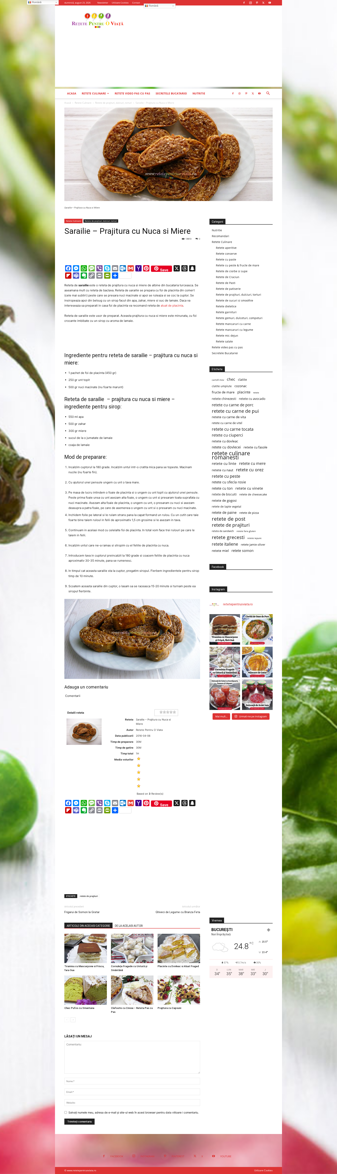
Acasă (67, 102)
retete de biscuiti (224, 494)
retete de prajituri (89, 896)
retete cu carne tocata (233, 429)
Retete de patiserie (228, 289)
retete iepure (254, 538)
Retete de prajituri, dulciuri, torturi (113, 102)
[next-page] (73, 1019)
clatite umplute (222, 386)
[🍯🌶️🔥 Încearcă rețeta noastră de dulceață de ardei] (257, 694)
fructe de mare (223, 392)
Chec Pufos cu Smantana (79, 1008)
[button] (268, 94)
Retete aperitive (226, 248)
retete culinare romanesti (231, 455)
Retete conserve (226, 253)
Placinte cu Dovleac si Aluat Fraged (178, 966)
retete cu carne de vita (229, 417)
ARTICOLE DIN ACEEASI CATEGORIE (88, 925)
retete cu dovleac (225, 441)
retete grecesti (228, 537)
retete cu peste (226, 476)
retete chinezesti (224, 399)
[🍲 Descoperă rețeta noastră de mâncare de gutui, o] (257, 662)
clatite (242, 380)
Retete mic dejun (227, 335)
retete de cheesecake (253, 494)
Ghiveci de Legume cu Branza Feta (178, 912)
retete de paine (224, 513)
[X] (263, 2)
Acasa (71, 93)
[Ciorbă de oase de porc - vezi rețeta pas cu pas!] (257, 629)
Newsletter (102, 2)
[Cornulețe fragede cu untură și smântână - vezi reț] (224, 662)
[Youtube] (270, 2)
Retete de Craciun (227, 277)
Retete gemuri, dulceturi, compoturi (239, 318)
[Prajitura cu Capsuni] (179, 990)
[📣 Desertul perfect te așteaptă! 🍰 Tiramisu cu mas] (224, 629)
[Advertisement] (168, 59)
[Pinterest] (257, 2)
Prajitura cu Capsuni (169, 1008)
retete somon (242, 551)
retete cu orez (249, 470)
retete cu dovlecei (226, 447)
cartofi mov (218, 380)
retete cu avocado (252, 399)
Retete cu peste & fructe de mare (237, 265)
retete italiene (225, 544)
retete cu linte (224, 464)
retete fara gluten (246, 531)
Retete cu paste (226, 259)
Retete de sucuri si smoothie (234, 300)
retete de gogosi (224, 500)
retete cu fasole (255, 447)
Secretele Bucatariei (171, 93)
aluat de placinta (172, 305)
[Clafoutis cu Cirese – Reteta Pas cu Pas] (132, 990)
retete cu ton (222, 488)
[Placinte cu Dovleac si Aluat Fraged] (179, 948)
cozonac (240, 386)
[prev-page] (66, 1019)
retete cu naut (222, 470)
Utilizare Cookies (120, 2)
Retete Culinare (94, 93)
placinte (243, 392)
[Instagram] (250, 2)
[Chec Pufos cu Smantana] (85, 990)
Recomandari (220, 236)
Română (153, 5)
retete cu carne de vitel (227, 423)
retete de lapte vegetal (226, 506)
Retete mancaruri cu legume (234, 330)
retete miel (220, 551)
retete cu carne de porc (233, 405)
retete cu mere (252, 463)
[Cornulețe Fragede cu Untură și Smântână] (132, 948)
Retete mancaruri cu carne (233, 324)
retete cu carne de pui (235, 411)
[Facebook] (244, 2)
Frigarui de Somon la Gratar (82, 912)
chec (231, 379)
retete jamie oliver (253, 544)
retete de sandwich (223, 531)
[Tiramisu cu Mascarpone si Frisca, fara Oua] (85, 948)
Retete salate (224, 341)
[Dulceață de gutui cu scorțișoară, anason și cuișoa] (224, 694)
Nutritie (198, 93)
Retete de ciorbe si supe (231, 271)
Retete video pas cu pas (132, 93)
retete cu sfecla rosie (229, 482)
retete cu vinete (249, 488)
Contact (136, 2)
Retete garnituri (226, 312)
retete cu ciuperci (227, 435)
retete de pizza (249, 513)
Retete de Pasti (225, 283)
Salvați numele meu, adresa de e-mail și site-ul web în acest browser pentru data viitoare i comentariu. (133, 1112)
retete (256, 392)
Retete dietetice (226, 306)
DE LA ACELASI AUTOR (129, 925)
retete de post (228, 519)
